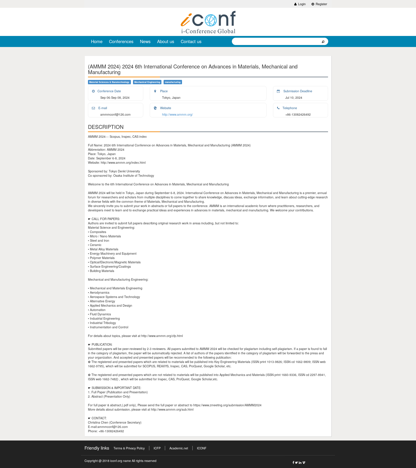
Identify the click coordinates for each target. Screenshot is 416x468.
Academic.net (178, 448)
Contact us (191, 41)
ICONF (201, 448)
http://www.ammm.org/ (177, 114)
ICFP (157, 448)
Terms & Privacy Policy (129, 448)
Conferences (121, 41)
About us (165, 41)
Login (301, 4)
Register (321, 4)
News (145, 41)
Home (96, 41)
